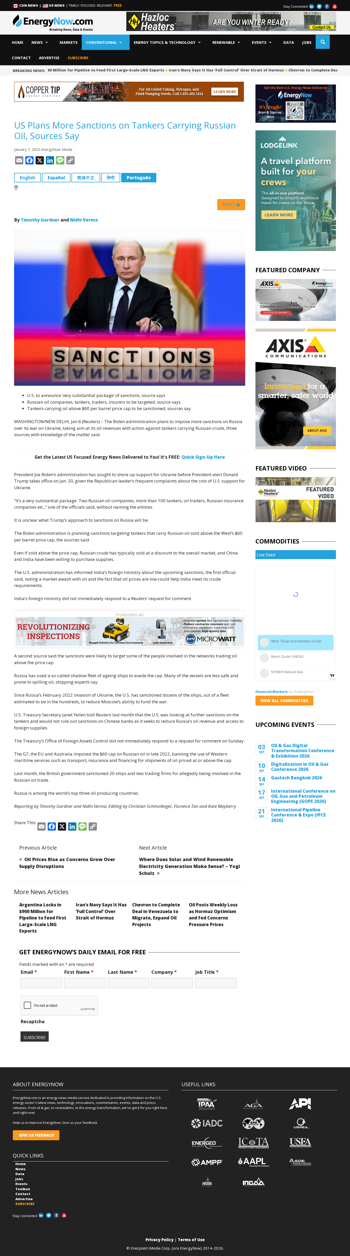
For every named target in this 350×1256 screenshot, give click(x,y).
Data (288, 42)
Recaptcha (32, 1021)
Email (28, 972)
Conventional (101, 42)
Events (259, 42)
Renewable (223, 42)
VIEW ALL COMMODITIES (284, 700)
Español (56, 178)
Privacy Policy (159, 1239)
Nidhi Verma (84, 220)
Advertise (49, 57)
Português (139, 178)
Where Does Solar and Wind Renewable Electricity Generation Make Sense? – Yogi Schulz (189, 866)
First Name (79, 972)
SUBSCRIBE (78, 57)
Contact (21, 57)
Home (17, 42)
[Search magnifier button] (323, 42)
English (27, 178)
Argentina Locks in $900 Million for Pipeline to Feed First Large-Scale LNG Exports (42, 918)
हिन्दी (111, 178)
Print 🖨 (231, 204)
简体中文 (86, 178)
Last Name (122, 972)
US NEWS (56, 5)
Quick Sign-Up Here (203, 457)
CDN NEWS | (30, 5)
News (37, 42)
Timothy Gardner (40, 220)
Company (164, 972)
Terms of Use (191, 1239)
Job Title (207, 972)
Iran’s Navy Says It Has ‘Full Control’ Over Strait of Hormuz (207, 70)
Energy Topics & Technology (164, 42)
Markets (69, 42)
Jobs (307, 42)
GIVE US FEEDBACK (36, 1135)
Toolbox (22, 1189)
